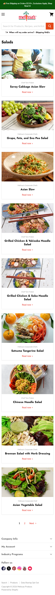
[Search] (50, 26)
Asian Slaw (28, 189)
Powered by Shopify (9, 590)
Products (14, 582)
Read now (27, 92)
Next (31, 523)
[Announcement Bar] (27, 4)
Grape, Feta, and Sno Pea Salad (27, 138)
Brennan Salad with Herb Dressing (27, 453)
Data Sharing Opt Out (30, 582)
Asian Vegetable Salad (27, 505)
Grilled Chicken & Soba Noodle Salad (27, 297)
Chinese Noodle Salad (27, 402)
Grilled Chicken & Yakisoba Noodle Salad (27, 242)
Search (4, 582)
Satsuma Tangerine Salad (27, 351)
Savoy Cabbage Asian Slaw (27, 87)
